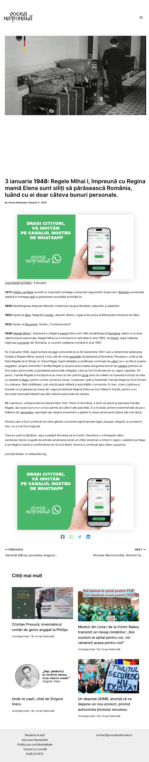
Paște (114, 338)
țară (32, 297)
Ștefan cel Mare (23, 292)
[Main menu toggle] (141, 17)
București (31, 324)
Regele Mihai (21, 333)
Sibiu (28, 315)
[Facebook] (63, 537)
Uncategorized (20, 636)
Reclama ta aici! (35, 735)
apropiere (27, 412)
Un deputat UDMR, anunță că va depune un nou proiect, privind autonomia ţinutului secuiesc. (105, 704)
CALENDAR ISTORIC (18, 283)
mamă (64, 333)
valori (114, 361)
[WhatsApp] (71, 537)
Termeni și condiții (35, 749)
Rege (25, 380)
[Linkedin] (88, 537)
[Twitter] (80, 537)
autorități (75, 356)
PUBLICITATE (35, 754)
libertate (123, 292)
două (85, 375)
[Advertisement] (75, 148)
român (49, 315)
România (114, 333)
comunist (23, 342)
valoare (122, 366)
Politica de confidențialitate (34, 744)
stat (54, 352)
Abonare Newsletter (35, 740)
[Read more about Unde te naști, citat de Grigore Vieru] (42, 676)
